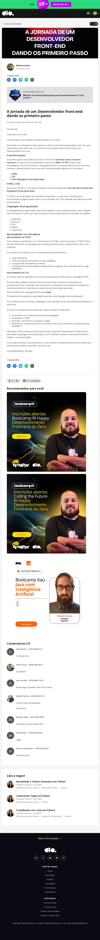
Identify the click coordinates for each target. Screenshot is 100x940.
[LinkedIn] (9, 80)
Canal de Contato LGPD (50, 915)
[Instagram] (63, 857)
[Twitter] (20, 80)
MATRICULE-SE (60, 4)
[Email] (32, 80)
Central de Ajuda (50, 903)
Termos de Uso (50, 907)
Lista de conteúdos (12, 24)
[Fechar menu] (88, 13)
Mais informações (48, 838)
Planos (50, 871)
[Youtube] (50, 857)
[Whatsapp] (26, 80)
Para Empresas (50, 888)
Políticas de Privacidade (50, 911)
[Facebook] (15, 80)
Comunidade (50, 883)
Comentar (35, 381)
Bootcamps (50, 875)
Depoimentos (50, 892)
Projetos (50, 879)
